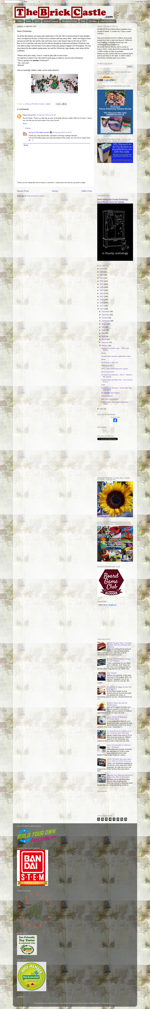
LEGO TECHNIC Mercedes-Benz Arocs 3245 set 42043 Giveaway (119, 760)
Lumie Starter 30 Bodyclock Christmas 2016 (117, 718)
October (105, 318)
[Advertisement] (109, 179)
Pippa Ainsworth (29, 115)
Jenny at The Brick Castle (39, 132)
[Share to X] (61, 104)
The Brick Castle (115, 417)
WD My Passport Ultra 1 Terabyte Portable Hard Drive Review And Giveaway (119, 645)
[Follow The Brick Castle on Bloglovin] (107, 606)
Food (83, 21)
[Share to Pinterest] (66, 104)
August (104, 324)
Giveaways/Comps (69, 21)
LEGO (37, 21)
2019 (102, 290)
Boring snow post (107, 372)
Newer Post (23, 191)
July (103, 327)
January (105, 345)
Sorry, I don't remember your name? (114, 369)
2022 (102, 281)
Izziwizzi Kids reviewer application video (116, 356)
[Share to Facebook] (63, 104)
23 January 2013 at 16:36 (46, 115)
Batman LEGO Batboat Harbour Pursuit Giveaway (118, 660)
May (103, 333)
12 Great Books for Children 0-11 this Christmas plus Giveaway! (119, 732)
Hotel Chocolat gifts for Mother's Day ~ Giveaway (119, 746)
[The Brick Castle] (115, 422)
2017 (102, 296)
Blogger (113, 1003)
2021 (102, 284)
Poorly (103, 353)
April (103, 336)
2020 (102, 287)
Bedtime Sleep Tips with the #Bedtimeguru (117, 704)
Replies (28, 128)
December (106, 311)
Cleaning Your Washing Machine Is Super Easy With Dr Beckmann (120, 776)
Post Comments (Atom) (36, 196)
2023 (102, 278)
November (106, 315)
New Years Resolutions (109, 399)
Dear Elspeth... (112, 673)
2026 (102, 269)
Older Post (86, 191)
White (103, 359)
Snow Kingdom (106, 365)
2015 (102, 303)
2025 (102, 272)
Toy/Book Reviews (51, 21)
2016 (102, 299)
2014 (102, 306)
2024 (102, 275)
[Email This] (57, 104)
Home (19, 21)
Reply (25, 123)
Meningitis (93, 21)
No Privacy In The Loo (109, 362)
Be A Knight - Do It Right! (110, 393)
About (28, 21)
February (105, 342)
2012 (102, 409)
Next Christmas (107, 396)
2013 (102, 309)
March (104, 339)
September (106, 321)
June (104, 330)
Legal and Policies (107, 21)
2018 (102, 293)
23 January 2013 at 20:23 (62, 132)
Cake (103, 385)
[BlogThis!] (59, 104)
